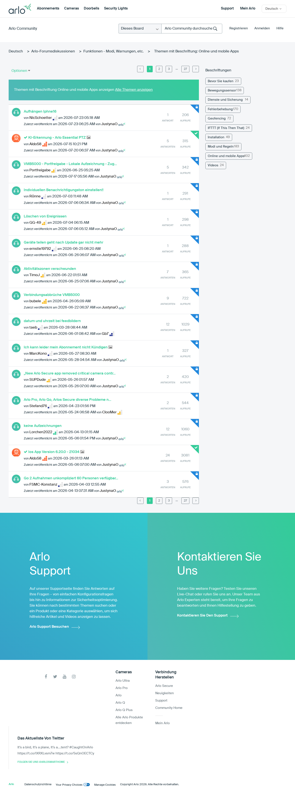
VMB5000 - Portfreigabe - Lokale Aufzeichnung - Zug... (70, 164)
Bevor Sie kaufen (220, 81)
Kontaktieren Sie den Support (202, 615)
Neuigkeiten (164, 693)
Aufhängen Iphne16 (40, 111)
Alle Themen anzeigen (134, 90)
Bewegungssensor (222, 90)
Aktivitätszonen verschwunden (50, 269)
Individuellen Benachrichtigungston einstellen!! (63, 190)
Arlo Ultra (123, 680)
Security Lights (116, 8)
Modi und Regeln (221, 146)
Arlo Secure (164, 686)
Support (227, 8)
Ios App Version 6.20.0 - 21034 (54, 452)
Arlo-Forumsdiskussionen (53, 51)
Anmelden (262, 28)
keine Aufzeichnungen (43, 426)
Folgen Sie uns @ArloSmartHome (41, 762)
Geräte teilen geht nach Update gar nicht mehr (63, 242)
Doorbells (91, 8)
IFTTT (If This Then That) (226, 128)
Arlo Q (120, 702)
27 (185, 69)
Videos (213, 165)
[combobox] (191, 28)
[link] (140, 69)
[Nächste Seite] (195, 69)
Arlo (119, 695)
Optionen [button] (19, 71)
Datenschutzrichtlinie (37, 784)
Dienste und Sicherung (225, 99)
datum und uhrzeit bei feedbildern (52, 321)
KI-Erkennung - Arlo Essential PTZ (57, 138)
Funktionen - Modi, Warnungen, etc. (113, 51)
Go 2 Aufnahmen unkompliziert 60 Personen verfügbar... (71, 478)
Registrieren (238, 28)
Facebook (46, 676)
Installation (216, 137)
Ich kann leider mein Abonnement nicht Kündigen (66, 347)
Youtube (64, 676)
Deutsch (16, 51)
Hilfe (280, 28)
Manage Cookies (105, 785)
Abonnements (48, 8)
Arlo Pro (122, 688)
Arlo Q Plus (124, 710)
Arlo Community (23, 29)
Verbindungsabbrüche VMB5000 (52, 295)
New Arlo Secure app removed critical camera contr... (70, 373)
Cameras (71, 8)
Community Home (168, 708)
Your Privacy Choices (69, 785)
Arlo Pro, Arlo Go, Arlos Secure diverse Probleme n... (67, 400)
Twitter (55, 676)
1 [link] (149, 69)
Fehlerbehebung (220, 109)
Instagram (73, 676)
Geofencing (217, 118)
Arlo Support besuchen (49, 627)
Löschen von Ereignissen (45, 216)
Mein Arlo (247, 8)
